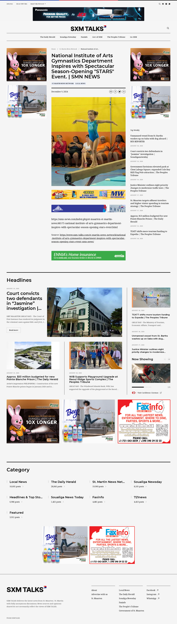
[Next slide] (168, 359)
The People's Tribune (128, 606)
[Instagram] (166, 4)
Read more (15, 330)
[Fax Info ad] (144, 421)
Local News (80, 83)
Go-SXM (133, 37)
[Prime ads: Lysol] (27, 64)
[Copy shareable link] (111, 91)
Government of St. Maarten (131, 610)
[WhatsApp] (169, 4)
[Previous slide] (165, 359)
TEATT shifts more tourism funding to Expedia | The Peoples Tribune (148, 233)
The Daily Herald (47, 37)
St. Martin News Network (68, 49)
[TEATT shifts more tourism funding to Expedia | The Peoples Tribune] (151, 298)
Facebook (151, 590)
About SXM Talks (21, 4)
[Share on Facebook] (115, 91)
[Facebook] (163, 4)
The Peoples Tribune (116, 37)
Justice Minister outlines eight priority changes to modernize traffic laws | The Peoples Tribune (149, 188)
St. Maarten (96, 598)
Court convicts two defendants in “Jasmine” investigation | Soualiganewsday (146, 154)
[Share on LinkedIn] (124, 91)
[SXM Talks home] (88, 28)
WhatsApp (151, 598)
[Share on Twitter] (119, 91)
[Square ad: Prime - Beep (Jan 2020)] (88, 421)
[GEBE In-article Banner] (88, 208)
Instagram (151, 594)
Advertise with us (99, 594)
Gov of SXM (97, 37)
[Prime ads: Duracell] (33, 421)
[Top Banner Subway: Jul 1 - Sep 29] (88, 14)
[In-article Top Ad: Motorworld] (88, 194)
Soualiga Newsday (68, 37)
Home (53, 49)
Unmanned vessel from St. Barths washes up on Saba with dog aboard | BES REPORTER (149, 138)
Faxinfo (84, 37)
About (94, 590)
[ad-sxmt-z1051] (27, 101)
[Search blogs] (160, 4)
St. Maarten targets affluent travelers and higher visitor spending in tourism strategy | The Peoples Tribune (149, 203)
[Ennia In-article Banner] (88, 255)
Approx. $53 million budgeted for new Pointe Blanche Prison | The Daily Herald (149, 219)
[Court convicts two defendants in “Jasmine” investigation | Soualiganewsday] (84, 312)
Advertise (10, 4)
